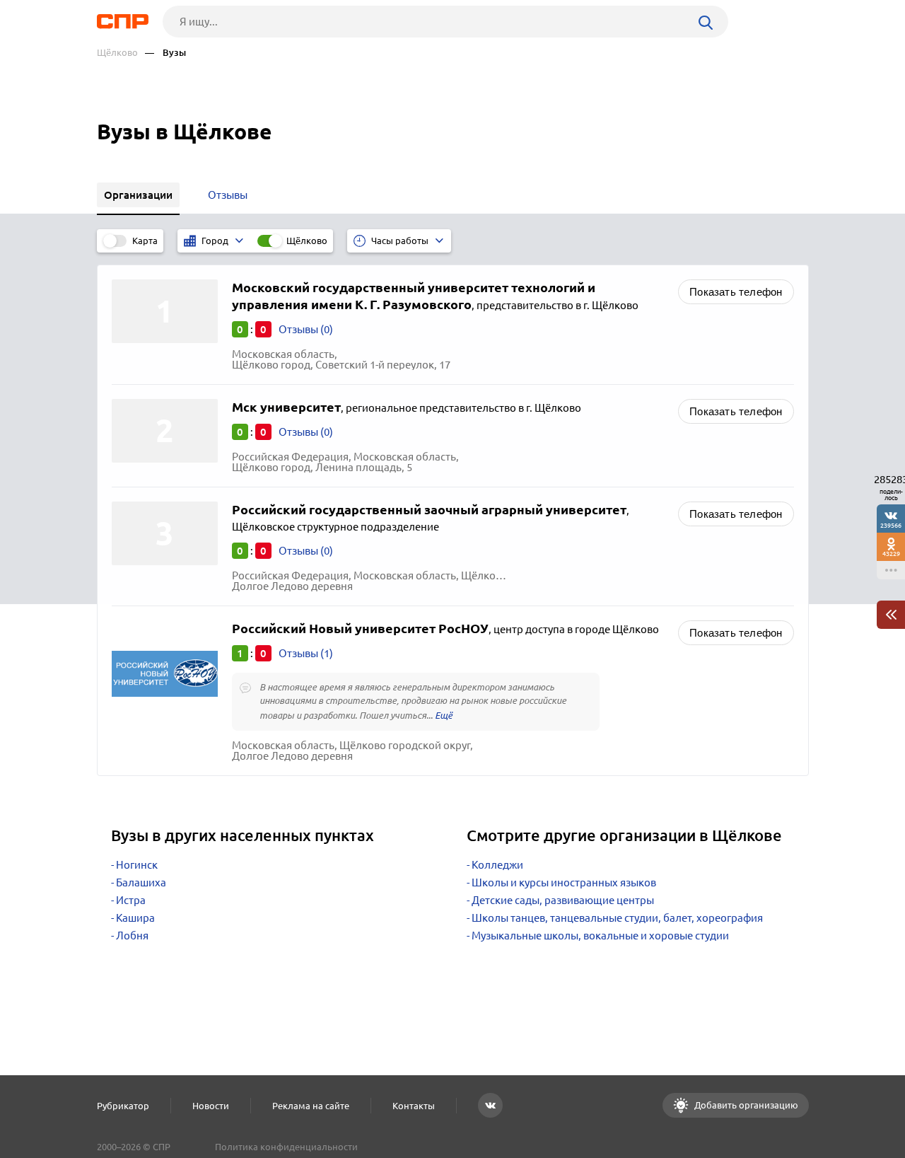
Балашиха (141, 882)
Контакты (413, 1105)
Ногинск (137, 864)
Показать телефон (735, 292)
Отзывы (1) (306, 653)
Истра (131, 900)
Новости (210, 1105)
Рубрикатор (123, 1105)
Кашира (135, 918)
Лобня (132, 935)
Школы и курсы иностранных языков (564, 882)
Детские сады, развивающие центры (563, 900)
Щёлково (117, 52)
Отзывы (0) (306, 329)
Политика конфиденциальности (286, 1146)
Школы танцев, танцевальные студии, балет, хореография (617, 918)
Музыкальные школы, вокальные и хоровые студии (600, 935)
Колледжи (497, 864)
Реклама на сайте (310, 1105)
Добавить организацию (745, 1105)
